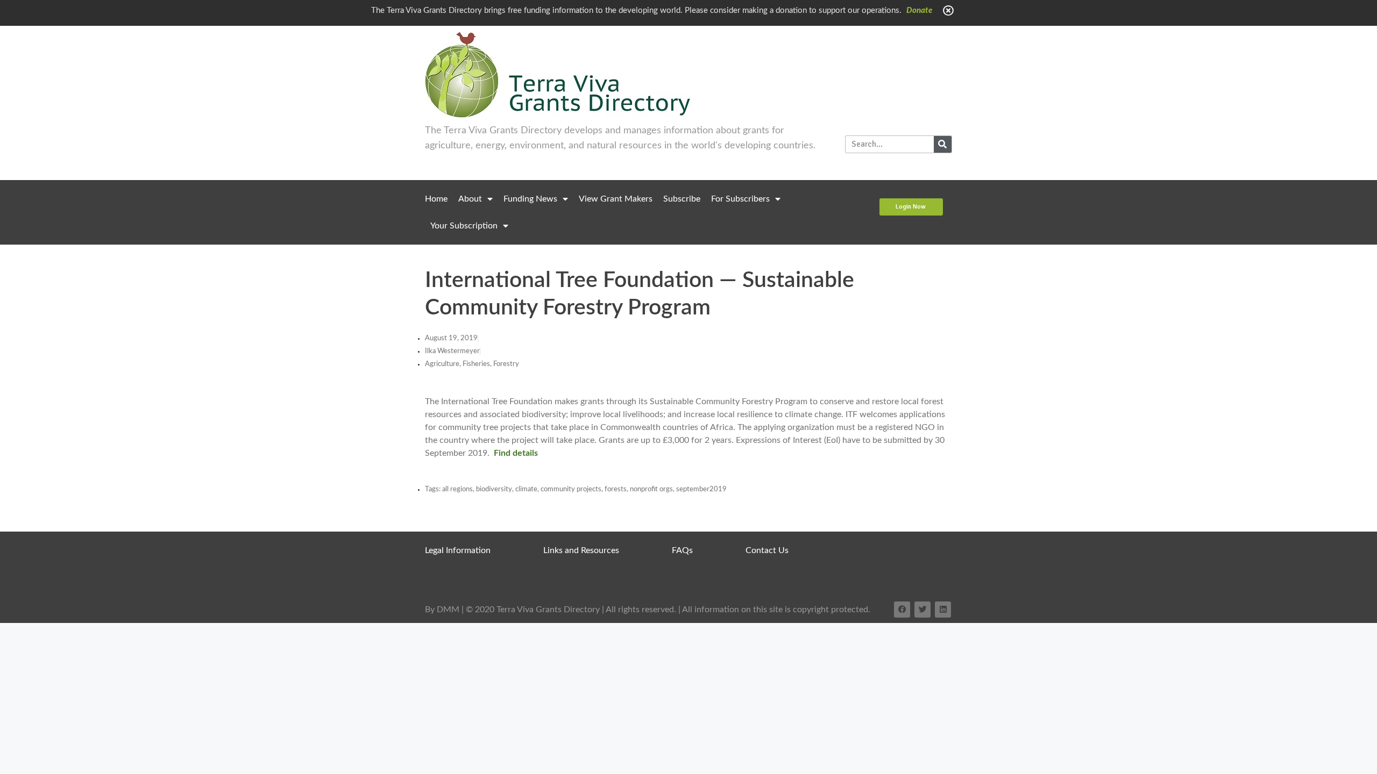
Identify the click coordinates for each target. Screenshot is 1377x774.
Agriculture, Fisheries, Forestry (472, 364)
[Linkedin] (943, 609)
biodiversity (494, 489)
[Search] (943, 144)
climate (526, 489)
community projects (571, 489)
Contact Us (767, 550)
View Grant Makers (615, 199)
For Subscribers (740, 199)
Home (436, 199)
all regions (457, 489)
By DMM (442, 609)
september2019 (701, 489)
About (470, 199)
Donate (919, 10)
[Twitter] (922, 609)
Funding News (530, 199)
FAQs (682, 550)
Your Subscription (464, 225)
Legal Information (458, 550)
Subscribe (681, 199)
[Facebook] (902, 609)
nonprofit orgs (651, 489)
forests (616, 489)
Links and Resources (581, 550)
